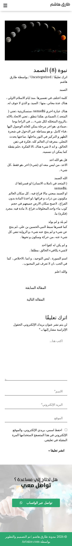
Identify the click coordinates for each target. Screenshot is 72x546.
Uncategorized (40, 77)
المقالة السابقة (35, 287)
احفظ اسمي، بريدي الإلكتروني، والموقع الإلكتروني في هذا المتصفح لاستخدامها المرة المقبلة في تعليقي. (39, 435)
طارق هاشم (60, 4)
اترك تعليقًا (60, 77)
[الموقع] (36, 419)
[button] (36, 485)
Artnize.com (31, 541)
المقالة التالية (36, 299)
